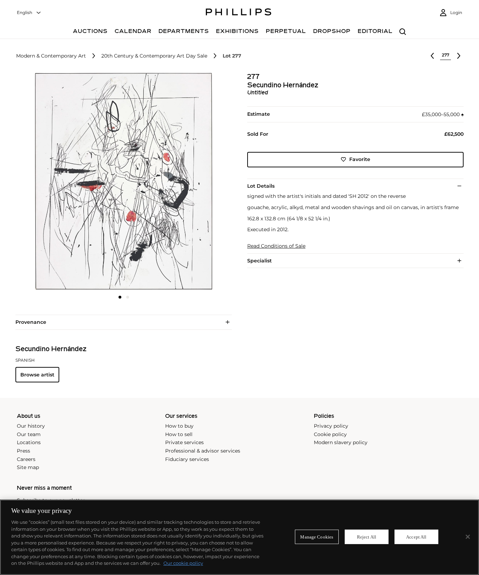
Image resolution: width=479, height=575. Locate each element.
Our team (29, 434)
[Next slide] (196, 182)
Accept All (416, 536)
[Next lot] (459, 56)
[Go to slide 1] (120, 297)
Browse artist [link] (37, 375)
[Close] (467, 536)
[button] (121, 181)
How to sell (179, 434)
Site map (28, 467)
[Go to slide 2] (127, 297)
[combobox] (29, 13)
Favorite (359, 159)
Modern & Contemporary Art (51, 56)
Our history (31, 426)
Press (23, 451)
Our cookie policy (183, 563)
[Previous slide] (51, 182)
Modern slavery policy (340, 442)
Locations (29, 442)
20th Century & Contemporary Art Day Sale (154, 56)
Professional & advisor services (202, 451)
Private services (184, 442)
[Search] (402, 32)
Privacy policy (331, 426)
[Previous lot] (432, 56)
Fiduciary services (187, 459)
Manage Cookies (316, 536)
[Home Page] (238, 13)
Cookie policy (330, 434)
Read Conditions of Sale (276, 246)
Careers (26, 459)
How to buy (179, 426)
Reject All (366, 536)
